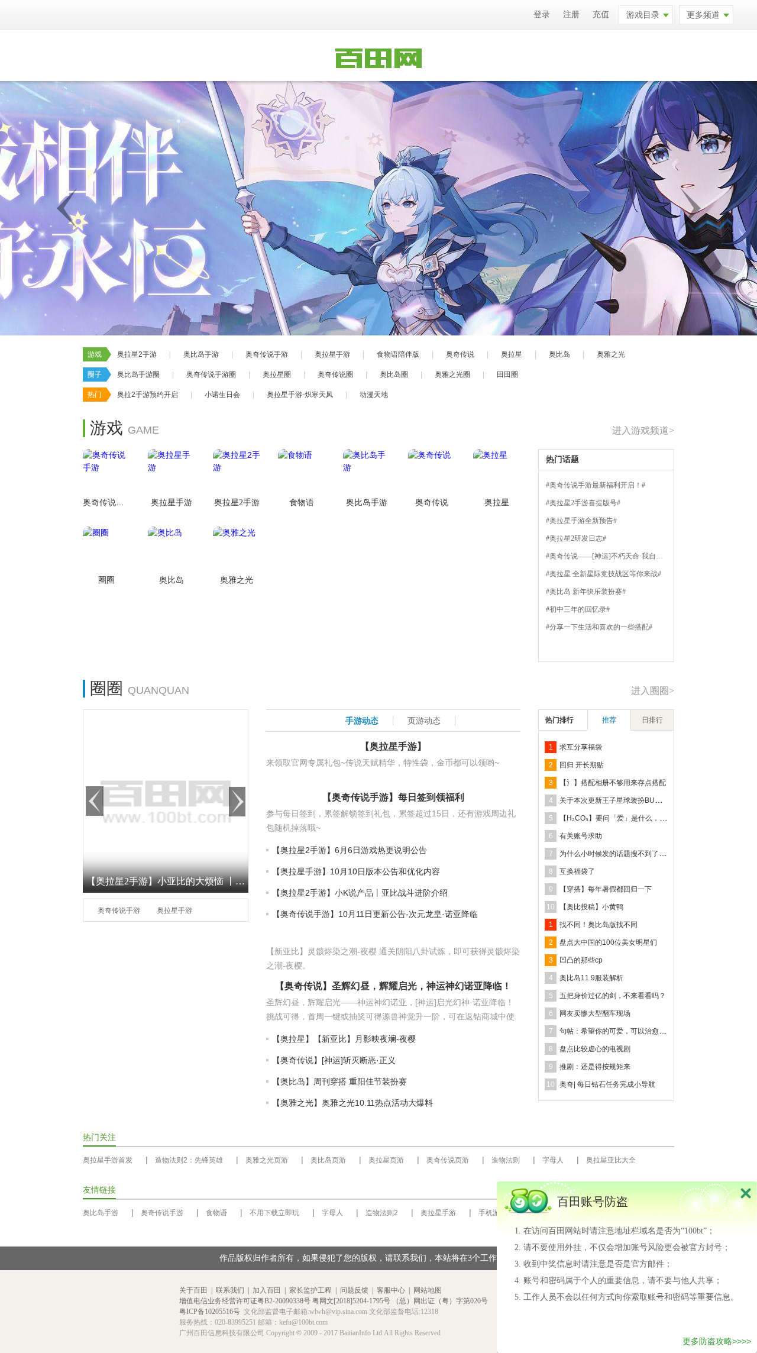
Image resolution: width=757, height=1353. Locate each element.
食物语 (301, 502)
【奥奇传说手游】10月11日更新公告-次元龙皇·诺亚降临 (375, 914)
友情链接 (99, 1190)
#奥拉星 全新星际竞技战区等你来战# (603, 574)
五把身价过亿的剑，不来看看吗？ (612, 996)
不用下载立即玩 (274, 1213)
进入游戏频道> (643, 430)
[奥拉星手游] (171, 472)
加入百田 (267, 1290)
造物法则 (505, 1160)
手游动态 (361, 720)
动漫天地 (374, 394)
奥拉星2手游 (137, 354)
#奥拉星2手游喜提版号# (583, 503)
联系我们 (230, 1290)
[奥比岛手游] (366, 472)
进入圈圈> (652, 691)
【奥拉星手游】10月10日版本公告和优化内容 (356, 871)
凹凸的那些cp (581, 960)
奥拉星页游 (386, 1160)
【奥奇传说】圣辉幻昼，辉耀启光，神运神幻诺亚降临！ (393, 986)
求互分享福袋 (580, 747)
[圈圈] (106, 550)
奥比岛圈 (394, 374)
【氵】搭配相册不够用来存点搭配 (612, 783)
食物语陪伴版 (398, 354)
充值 (601, 14)
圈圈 (106, 580)
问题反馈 (354, 1290)
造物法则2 (381, 1213)
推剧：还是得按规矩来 (594, 1067)
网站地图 (427, 1290)
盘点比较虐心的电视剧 (594, 1049)
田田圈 (507, 374)
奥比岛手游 (201, 354)
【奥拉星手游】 (393, 746)
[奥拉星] (496, 472)
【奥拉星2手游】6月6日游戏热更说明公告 (349, 850)
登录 (541, 14)
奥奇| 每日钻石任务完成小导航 (607, 1084)
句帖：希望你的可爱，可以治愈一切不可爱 (626, 1031)
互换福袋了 (577, 871)
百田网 (156, 1312)
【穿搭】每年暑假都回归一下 (605, 889)
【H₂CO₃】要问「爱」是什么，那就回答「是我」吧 (641, 818)
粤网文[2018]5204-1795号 (351, 1301)
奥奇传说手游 (266, 354)
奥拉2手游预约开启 (147, 394)
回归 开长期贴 (581, 765)
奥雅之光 (611, 354)
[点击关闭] (745, 1193)
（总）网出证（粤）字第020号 (440, 1301)
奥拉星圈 (277, 374)
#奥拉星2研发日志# (576, 538)
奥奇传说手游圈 (211, 374)
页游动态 (424, 720)
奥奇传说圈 (335, 374)
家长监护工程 (310, 1290)
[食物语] (301, 472)
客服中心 (391, 1290)
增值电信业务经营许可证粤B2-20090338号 (244, 1301)
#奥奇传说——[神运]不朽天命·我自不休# (610, 556)
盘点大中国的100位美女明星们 (608, 942)
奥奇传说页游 (447, 1160)
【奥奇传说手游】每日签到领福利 (393, 797)
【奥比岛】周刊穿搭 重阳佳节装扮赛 (339, 1081)
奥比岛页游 (328, 1160)
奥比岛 (559, 354)
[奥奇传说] (431, 472)
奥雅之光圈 (452, 374)
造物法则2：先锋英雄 (189, 1160)
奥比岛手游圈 (138, 374)
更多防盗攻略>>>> (716, 1341)
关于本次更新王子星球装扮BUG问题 (616, 800)
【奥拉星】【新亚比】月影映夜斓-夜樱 (344, 1039)
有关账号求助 (580, 836)
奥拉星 (511, 354)
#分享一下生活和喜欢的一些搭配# (599, 627)
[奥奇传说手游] (106, 472)
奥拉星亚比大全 (611, 1160)
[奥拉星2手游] (236, 472)
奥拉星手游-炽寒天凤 (300, 394)
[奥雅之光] (236, 550)
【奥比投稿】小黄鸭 (591, 907)
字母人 (553, 1160)
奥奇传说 (460, 354)
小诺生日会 (222, 394)
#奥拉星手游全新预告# (581, 520)
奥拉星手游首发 (107, 1160)
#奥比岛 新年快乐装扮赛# (586, 591)
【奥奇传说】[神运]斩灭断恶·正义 (334, 1060)
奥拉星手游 (332, 354)
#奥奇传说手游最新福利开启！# (595, 485)
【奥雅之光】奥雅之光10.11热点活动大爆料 (352, 1102)
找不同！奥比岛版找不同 (598, 925)
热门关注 (99, 1137)
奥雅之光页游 (266, 1160)
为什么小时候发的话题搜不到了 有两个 (620, 854)
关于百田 (193, 1290)
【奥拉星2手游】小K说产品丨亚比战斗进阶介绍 (360, 892)
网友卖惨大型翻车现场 (594, 1013)
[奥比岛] (171, 550)
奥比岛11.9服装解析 (591, 978)
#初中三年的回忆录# (578, 609)
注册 (571, 14)
